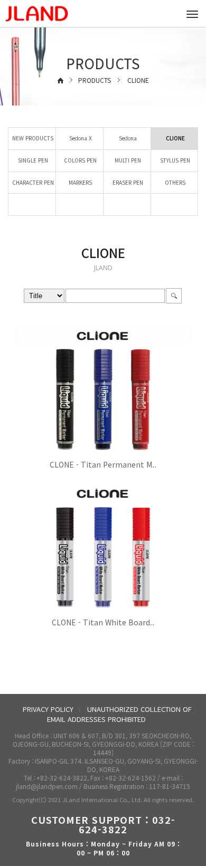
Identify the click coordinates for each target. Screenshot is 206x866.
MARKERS (79, 182)
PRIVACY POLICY (48, 709)
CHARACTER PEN (32, 182)
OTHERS (174, 182)
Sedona (127, 138)
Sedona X (80, 138)
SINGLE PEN (32, 160)
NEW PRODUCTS (32, 138)
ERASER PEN (127, 182)
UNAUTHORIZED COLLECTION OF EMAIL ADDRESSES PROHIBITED (119, 714)
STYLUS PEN (174, 160)
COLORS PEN (79, 160)
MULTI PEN (127, 160)
